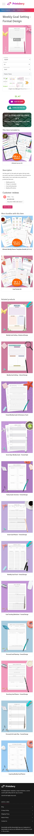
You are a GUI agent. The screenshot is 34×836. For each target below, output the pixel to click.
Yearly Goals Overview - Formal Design (17, 495)
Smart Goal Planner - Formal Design (17, 534)
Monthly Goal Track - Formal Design (17, 574)
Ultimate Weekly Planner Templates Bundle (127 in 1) (17, 249)
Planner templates (5, 10)
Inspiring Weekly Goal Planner (17, 774)
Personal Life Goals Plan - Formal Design (17, 734)
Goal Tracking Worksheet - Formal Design (17, 614)
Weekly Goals (20, 10)
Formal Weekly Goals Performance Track (17, 415)
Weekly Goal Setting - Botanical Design (17, 335)
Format (5, 62)
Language (5, 57)
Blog (2, 807)
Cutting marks (6, 67)
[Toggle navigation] (3, 4)
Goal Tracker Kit (17, 289)
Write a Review (8, 207)
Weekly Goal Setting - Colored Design (17, 375)
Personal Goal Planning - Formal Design (17, 654)
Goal (14, 10)
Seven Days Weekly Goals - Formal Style (17, 455)
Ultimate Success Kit (17, 163)
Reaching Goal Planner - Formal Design (17, 694)
